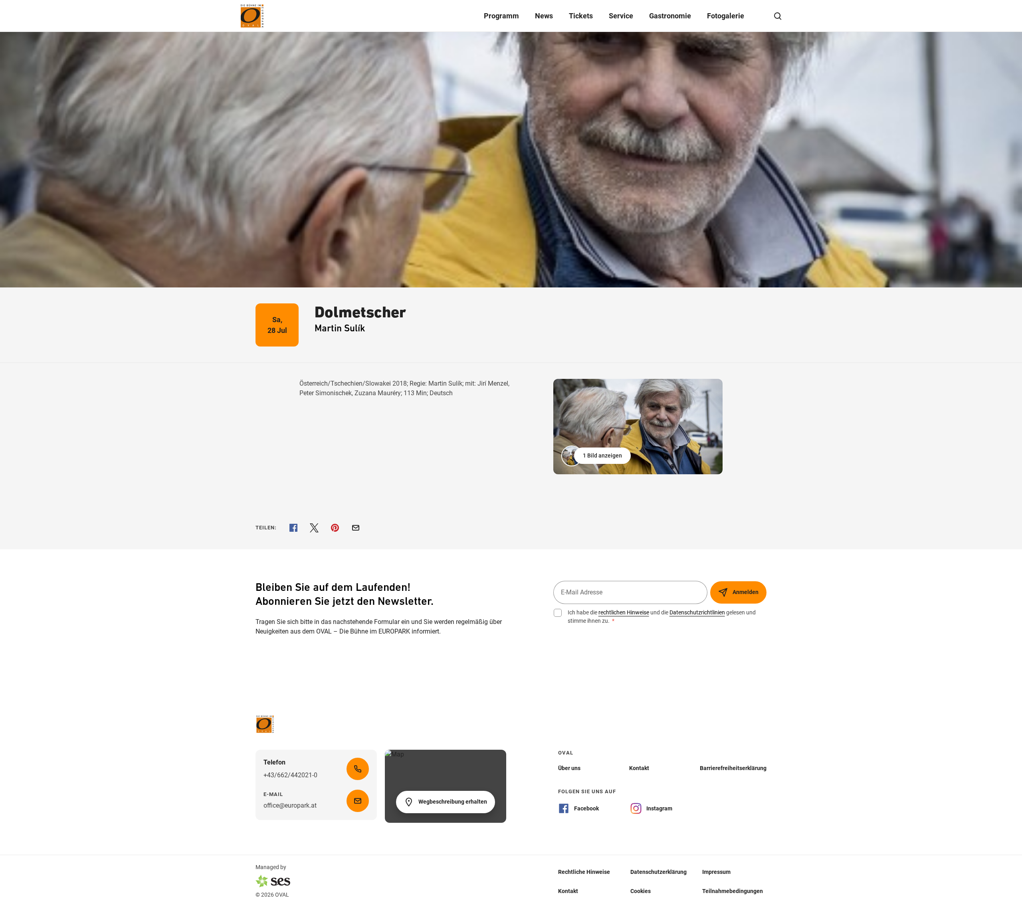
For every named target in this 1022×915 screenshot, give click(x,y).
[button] (596, 456)
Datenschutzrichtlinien (697, 612)
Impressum (716, 871)
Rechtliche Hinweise (584, 871)
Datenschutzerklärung (658, 871)
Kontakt (568, 890)
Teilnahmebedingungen (732, 890)
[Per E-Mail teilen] (355, 528)
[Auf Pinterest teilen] (335, 528)
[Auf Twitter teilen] (314, 528)
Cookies (640, 890)
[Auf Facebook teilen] (293, 528)
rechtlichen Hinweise (623, 612)
